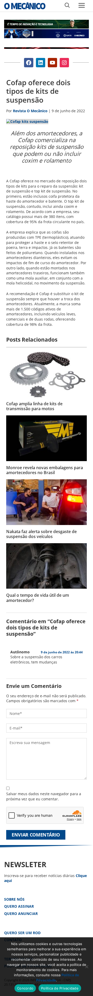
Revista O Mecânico (24, 5)
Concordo (25, 988)
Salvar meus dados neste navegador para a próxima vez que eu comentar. (43, 796)
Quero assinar (19, 906)
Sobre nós (14, 899)
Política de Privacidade (60, 988)
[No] (86, 966)
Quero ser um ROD (22, 932)
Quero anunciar (21, 913)
